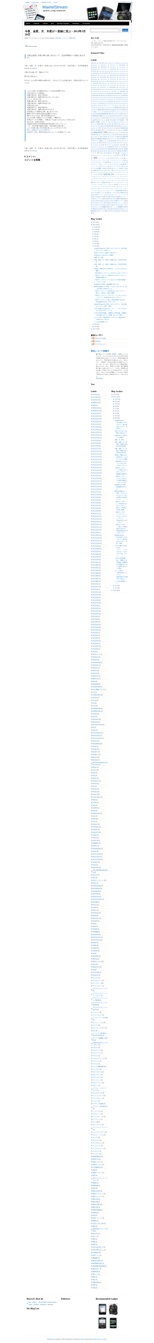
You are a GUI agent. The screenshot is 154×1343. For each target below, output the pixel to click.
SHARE (117, 147)
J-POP (99, 128)
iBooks (92, 124)
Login (55, 2)
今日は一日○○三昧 (100, 202)
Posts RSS (35, 2)
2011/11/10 (125, 71)
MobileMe (93, 134)
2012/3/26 (110, 101)
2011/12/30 (110, 89)
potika (124, 145)
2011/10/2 (113, 67)
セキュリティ (98, 176)
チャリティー (116, 176)
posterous (116, 145)
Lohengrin (118, 130)
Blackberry (75, 23)
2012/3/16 (103, 101)
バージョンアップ (97, 180)
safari (110, 147)
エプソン (104, 166)
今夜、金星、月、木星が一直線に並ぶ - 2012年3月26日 (55, 32)
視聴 (109, 202)
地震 (112, 205)
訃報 (94, 1288)
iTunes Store (124, 126)
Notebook (36, 23)
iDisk (105, 124)
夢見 (106, 211)
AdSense (116, 105)
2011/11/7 (117, 81)
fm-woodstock (96, 118)
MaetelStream (55, 7)
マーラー (95, 188)
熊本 (104, 196)
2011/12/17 (113, 85)
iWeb (94, 128)
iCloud (99, 124)
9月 (95, 234)
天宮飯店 (104, 207)
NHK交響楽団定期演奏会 (101, 138)
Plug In (109, 145)
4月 (95, 243)
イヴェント (65, 38)
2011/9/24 (101, 93)
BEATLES (101, 110)
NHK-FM (125, 136)
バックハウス (113, 182)
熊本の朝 (112, 198)
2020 (99, 105)
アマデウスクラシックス (115, 158)
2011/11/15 (94, 75)
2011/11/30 (122, 79)
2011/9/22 (122, 91)
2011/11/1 (117, 71)
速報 (108, 205)
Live (105, 130)
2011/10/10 (122, 65)
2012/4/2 (116, 103)
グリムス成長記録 (104, 174)
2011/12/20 (103, 87)
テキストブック (97, 1082)
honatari (103, 122)
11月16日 (102, 63)
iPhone (103, 126)
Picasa (96, 145)
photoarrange (112, 140)
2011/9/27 (125, 93)
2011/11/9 (95, 83)
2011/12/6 (96, 91)
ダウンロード (107, 176)
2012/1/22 (95, 97)
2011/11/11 (96, 73)
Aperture (109, 107)
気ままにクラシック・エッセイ (118, 194)
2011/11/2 (93, 77)
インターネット (105, 164)
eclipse (121, 113)
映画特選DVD (120, 190)
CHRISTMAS (111, 111)
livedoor (111, 130)
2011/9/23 (93, 93)
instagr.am (123, 124)
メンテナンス (121, 188)
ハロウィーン (122, 182)
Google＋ (122, 120)
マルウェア (103, 188)
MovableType (107, 134)
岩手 (106, 194)
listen (99, 130)
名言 (111, 211)
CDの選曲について (96, 111)
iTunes (116, 126)
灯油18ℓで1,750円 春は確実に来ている (106, 284)
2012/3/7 (95, 103)
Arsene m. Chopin (100, 338)
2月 (95, 324)
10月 (95, 232)
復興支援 (93, 211)
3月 (95, 246)
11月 (95, 229)
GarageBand (94, 120)
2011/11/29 (104, 79)
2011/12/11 (123, 83)
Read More (99, 378)
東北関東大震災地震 (113, 209)
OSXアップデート (98, 880)
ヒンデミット (105, 184)
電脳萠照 (120, 207)
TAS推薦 (123, 147)
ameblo (124, 105)
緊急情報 (99, 196)
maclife (125, 130)
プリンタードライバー (97, 186)
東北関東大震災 (102, 209)
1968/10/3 (118, 63)
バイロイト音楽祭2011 (102, 182)
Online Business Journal (99, 1339)
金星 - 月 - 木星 (98, 257)
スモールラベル (97, 1072)
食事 (104, 205)
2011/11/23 (113, 77)
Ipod (52, 23)
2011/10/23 (103, 69)
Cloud (124, 111)
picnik (102, 145)
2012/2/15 (103, 99)
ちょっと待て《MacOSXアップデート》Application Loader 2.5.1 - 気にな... (121, 575)
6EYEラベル (108, 105)
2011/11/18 (113, 75)
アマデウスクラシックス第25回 (100, 162)
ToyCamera (111, 149)
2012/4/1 (101, 103)
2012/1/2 (117, 95)
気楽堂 (92, 196)
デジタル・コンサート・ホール (110, 178)
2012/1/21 (125, 95)
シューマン (117, 174)
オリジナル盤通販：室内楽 (121, 168)
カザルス (116, 170)
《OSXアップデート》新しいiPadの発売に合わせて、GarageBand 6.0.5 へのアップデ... (121, 529)
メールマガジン (112, 188)
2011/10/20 (122, 67)
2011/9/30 (95, 95)
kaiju (116, 128)
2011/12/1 (104, 83)
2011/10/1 (112, 65)
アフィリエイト (102, 158)
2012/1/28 (103, 97)
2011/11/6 (109, 81)
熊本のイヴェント (123, 196)
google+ (114, 120)
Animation (102, 107)
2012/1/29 (110, 97)
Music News (94, 136)
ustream (101, 151)
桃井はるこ (123, 209)
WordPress (109, 153)
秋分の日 (93, 205)
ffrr (122, 116)
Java (105, 128)
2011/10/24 (113, 69)
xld (116, 153)
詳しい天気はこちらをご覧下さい (39, 130)
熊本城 (106, 200)
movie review (122, 134)
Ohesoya (97, 341)
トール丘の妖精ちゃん (101, 322)
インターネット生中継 (117, 164)
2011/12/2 (93, 87)
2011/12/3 (102, 89)
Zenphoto (93, 155)
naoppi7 (112, 136)
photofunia (94, 142)
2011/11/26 (94, 79)
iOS (98, 126)
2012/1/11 (110, 95)
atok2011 (93, 109)
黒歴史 (95, 1221)
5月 (95, 241)
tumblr (119, 149)
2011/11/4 (93, 81)
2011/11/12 (105, 73)
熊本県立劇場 (99, 200)
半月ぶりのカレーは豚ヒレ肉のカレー (105, 253)
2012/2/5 (118, 99)
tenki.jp (34, 68)
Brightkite (113, 109)
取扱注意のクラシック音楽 (119, 202)
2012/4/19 (109, 103)
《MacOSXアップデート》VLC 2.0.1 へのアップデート (111, 273)
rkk (105, 147)
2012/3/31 (118, 101)
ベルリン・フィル (123, 186)
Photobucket (122, 140)
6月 (95, 239)
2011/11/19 (122, 75)
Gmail (102, 120)
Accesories (86, 23)
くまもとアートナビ (113, 172)
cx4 (96, 114)
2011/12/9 (105, 91)
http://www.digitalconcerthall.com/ (116, 122)
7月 (95, 236)
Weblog (119, 151)
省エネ (99, 205)
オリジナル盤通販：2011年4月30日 (101, 168)
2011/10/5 (93, 71)
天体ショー (113, 207)
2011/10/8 (101, 71)
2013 (94, 222)
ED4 (127, 113)
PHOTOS (58, 38)
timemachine (101, 149)
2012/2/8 (125, 99)
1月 (95, 326)
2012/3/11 (95, 101)
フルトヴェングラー (110, 186)
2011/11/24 (122, 77)
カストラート (96, 172)
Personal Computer (63, 23)
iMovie (116, 124)
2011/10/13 (104, 67)
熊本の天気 (120, 199)
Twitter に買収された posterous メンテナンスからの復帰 (121, 457)
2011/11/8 (125, 81)
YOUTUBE (123, 153)
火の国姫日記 (122, 192)
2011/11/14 (123, 73)
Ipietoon (82, 1339)
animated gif (94, 107)
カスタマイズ (124, 170)
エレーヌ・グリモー (115, 166)
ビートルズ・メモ (95, 184)
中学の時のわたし (98, 1250)
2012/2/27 (111, 99)
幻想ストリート (119, 201)
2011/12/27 (122, 87)
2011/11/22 (103, 77)
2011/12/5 (125, 89)
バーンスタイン (108, 180)
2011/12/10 (113, 83)
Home (27, 2)
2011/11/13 (114, 73)
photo (104, 140)
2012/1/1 (102, 95)
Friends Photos (115, 118)
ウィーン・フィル (98, 1022)
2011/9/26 (117, 93)
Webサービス (97, 961)
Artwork (123, 107)
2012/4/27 (123, 103)
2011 (94, 329)
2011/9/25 (109, 93)
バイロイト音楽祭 (98, 1103)
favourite (105, 116)
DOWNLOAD (114, 113)
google (108, 120)
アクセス (100, 155)
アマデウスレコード (101, 344)
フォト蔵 (113, 184)
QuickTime (93, 147)
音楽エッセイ (101, 192)
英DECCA (96, 1159)
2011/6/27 (113, 91)
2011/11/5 (101, 81)
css (92, 113)
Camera (45, 23)
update (95, 151)
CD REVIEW (122, 109)
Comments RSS (46, 2)
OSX (117, 138)
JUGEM (111, 128)
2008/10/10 (94, 65)
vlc (106, 151)
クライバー (123, 172)
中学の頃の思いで (120, 205)
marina (116, 132)
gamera (124, 118)
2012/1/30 (118, 97)
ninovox (112, 138)
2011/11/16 (103, 75)
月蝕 (111, 200)
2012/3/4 (125, 101)
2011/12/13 (103, 85)
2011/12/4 (117, 89)
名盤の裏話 (117, 211)
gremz (93, 122)
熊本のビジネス (97, 198)
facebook (96, 116)
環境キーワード (99, 194)
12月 (95, 227)
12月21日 (110, 63)
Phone (28, 23)
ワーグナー (112, 190)
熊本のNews (111, 196)
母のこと (100, 211)
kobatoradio (124, 128)
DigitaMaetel (104, 114)
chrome (119, 111)
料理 (123, 211)
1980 (124, 63)
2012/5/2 (93, 105)
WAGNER (112, 151)
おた (125, 166)
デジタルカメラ (124, 178)
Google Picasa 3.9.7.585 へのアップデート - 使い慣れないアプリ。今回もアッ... (121, 424)
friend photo (105, 118)
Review (100, 147)
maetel (110, 132)
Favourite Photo (114, 116)
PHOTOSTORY (119, 142)
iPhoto (109, 126)
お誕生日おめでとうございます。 (102, 170)
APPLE (116, 108)
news (118, 136)
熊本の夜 (95, 1207)
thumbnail (93, 149)
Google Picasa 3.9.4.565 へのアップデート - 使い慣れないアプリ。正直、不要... (121, 539)
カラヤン (104, 172)
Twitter (126, 149)
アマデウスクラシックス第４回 (119, 162)
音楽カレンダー (111, 192)
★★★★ (93, 63)
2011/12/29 (94, 89)
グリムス (93, 174)
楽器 (92, 194)
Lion (94, 130)
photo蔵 (95, 902)
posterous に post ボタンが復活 (103, 255)
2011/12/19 (122, 85)
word (101, 153)
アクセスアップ (109, 155)
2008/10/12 (103, 65)
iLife (110, 124)
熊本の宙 (72, 38)
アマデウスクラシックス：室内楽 (117, 160)
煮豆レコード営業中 (100, 350)
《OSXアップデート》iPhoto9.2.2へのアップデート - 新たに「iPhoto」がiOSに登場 (121, 506)
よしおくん (104, 190)
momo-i (100, 134)
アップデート (97, 983)
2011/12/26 (112, 87)
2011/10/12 (94, 67)
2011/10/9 (109, 71)
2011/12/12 (94, 85)
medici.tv (123, 132)
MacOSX (98, 132)
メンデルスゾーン (98, 1148)
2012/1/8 (125, 97)
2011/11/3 (113, 79)
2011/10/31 (122, 69)
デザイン (97, 178)
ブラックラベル (122, 184)
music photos (103, 136)
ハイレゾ (116, 180)
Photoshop (109, 142)
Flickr (126, 116)
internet (93, 126)
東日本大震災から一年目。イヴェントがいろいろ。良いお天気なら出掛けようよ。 (121, 495)
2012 (94, 224)
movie (114, 134)
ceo (104, 111)
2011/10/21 (94, 69)
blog (108, 109)
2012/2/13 (95, 99)
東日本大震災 (97, 1260)
